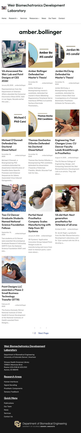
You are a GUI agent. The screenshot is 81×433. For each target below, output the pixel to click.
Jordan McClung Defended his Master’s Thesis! (64, 74)
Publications (9, 403)
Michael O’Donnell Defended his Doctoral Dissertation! (12, 145)
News (6, 410)
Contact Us (8, 417)
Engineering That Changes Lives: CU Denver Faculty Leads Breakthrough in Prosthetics (66, 146)
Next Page (43, 333)
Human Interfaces (11, 382)
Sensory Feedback (11, 392)
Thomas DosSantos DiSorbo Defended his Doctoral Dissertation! (39, 145)
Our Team (8, 406)
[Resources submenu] (38, 18)
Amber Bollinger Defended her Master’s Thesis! (37, 74)
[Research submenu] (17, 18)
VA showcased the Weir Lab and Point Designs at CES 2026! (12, 75)
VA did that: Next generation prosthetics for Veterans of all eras (66, 219)
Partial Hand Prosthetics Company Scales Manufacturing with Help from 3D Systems (39, 223)
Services (7, 413)
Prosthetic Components (13, 388)
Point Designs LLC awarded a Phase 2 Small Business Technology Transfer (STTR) (12, 293)
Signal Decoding (10, 385)
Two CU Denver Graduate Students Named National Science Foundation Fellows (13, 221)
